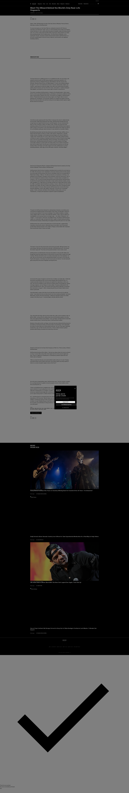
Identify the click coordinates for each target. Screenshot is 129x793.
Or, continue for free (65, 407)
